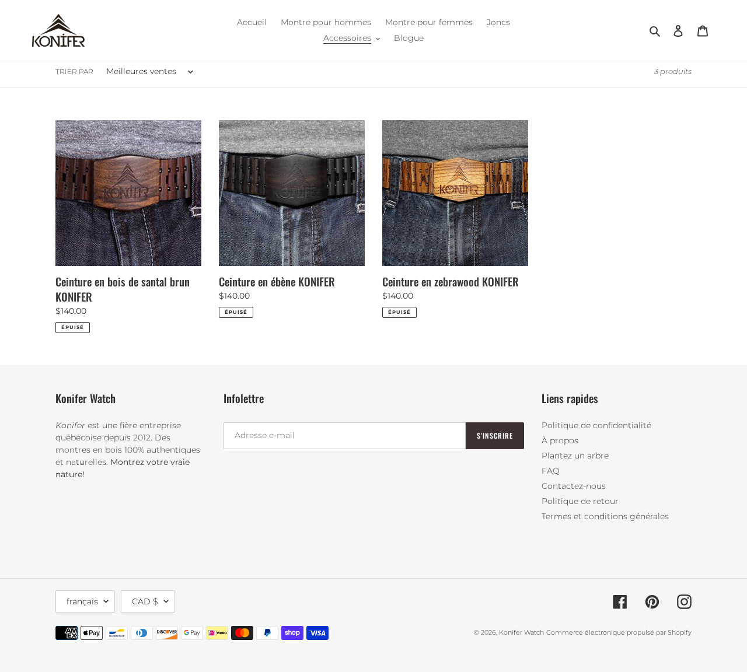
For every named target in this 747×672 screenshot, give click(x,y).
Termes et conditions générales (605, 516)
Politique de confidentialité (596, 425)
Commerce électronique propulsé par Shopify (619, 632)
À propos (560, 440)
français (82, 601)
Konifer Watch (521, 632)
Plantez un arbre (575, 455)
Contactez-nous (574, 486)
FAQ (551, 471)
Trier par (74, 71)
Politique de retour (580, 501)
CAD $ (145, 601)
